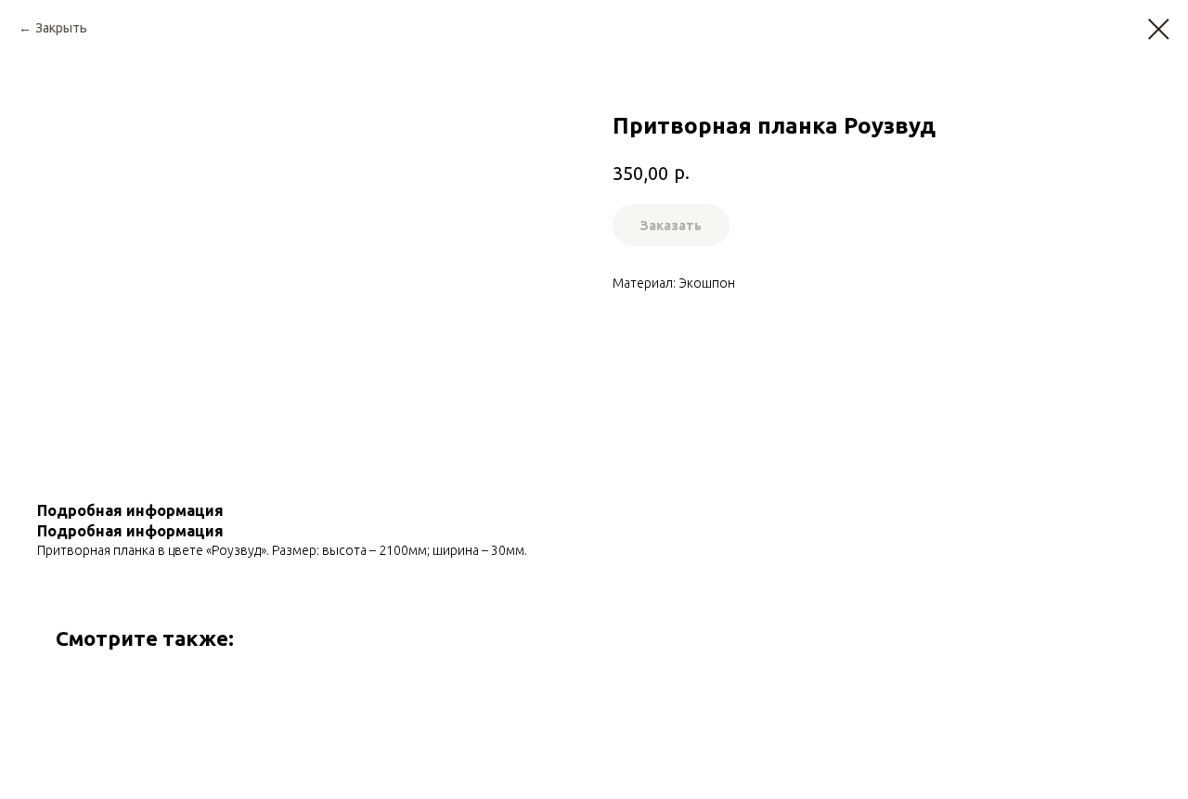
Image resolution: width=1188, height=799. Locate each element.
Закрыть (61, 27)
